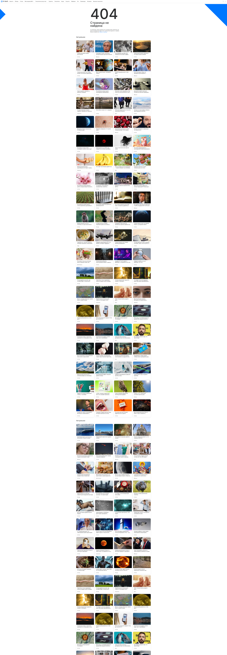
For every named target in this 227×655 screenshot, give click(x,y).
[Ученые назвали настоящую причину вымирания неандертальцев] (123, 238)
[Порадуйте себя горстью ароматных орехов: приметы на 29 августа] (123, 219)
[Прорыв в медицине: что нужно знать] (104, 125)
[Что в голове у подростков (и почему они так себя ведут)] (142, 565)
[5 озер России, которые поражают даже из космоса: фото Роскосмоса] (104, 219)
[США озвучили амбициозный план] (85, 465)
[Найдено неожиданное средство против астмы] (123, 370)
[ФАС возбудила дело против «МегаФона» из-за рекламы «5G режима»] (123, 465)
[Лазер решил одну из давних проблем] (142, 370)
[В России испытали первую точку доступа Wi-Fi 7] (104, 314)
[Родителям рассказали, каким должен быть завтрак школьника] (104, 427)
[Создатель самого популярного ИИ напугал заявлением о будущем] (85, 408)
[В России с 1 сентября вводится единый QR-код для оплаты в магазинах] (142, 314)
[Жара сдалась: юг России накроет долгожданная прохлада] (85, 603)
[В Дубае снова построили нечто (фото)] (123, 181)
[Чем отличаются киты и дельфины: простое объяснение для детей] (123, 333)
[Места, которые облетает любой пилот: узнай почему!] (85, 295)
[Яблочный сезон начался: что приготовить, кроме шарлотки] (104, 584)
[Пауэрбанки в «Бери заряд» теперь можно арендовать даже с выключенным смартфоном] (142, 351)
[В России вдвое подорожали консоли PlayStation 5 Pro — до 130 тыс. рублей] (123, 641)
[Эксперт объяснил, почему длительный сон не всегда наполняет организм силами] (104, 503)
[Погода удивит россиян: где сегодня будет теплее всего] (85, 276)
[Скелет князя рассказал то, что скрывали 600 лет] (142, 546)
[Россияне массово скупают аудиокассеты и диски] (123, 408)
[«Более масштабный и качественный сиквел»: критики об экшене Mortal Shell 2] (104, 257)
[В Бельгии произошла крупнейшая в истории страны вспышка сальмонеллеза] (85, 162)
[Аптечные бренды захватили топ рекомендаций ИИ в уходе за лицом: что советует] (85, 427)
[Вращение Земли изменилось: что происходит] (85, 125)
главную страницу (103, 32)
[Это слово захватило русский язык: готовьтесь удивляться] (123, 200)
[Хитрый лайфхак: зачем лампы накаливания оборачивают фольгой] (142, 641)
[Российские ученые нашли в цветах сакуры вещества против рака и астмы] (85, 181)
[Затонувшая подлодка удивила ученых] (123, 546)
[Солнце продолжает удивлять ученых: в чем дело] (123, 276)
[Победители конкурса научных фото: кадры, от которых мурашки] (123, 503)
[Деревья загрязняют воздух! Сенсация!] (142, 465)
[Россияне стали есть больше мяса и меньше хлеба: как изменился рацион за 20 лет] (85, 257)
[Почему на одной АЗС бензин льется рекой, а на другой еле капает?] (123, 351)
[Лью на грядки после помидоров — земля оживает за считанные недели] (123, 162)
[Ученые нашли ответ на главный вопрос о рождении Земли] (142, 219)
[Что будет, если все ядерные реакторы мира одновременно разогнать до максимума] (142, 276)
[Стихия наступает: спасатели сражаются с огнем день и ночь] (85, 333)
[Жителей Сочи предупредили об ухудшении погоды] (104, 446)
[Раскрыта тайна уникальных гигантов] (142, 603)
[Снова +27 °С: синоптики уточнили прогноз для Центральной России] (142, 389)
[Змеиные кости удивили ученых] (104, 521)
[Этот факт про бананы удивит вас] (104, 162)
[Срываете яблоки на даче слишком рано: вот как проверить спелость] (142, 162)
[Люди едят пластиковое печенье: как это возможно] (123, 521)
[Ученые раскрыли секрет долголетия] (85, 49)
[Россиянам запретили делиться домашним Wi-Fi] (104, 200)
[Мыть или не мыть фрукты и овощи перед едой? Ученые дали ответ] (142, 181)
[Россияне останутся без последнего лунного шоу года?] (85, 144)
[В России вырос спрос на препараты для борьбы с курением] (142, 68)
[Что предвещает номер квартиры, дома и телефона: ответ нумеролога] (104, 484)
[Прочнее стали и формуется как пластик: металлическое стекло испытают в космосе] (123, 87)
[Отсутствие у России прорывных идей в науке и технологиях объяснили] (104, 641)
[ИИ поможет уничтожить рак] (123, 446)
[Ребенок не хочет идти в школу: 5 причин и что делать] (85, 503)
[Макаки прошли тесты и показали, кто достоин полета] (85, 219)
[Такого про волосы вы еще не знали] (123, 144)
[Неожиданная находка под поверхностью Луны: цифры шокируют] (123, 49)
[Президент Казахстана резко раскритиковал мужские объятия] (104, 49)
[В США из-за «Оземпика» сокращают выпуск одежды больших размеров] (123, 565)
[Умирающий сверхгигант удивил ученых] (104, 546)
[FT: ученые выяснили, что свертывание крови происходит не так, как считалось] (85, 641)
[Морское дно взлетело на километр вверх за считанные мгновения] (85, 370)
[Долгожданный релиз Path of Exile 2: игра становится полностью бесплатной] (142, 408)
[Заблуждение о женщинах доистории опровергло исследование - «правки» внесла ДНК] (104, 622)
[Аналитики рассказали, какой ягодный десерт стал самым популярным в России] (123, 125)
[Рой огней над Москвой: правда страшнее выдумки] (104, 565)
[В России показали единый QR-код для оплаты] (123, 427)
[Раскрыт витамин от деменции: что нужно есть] (142, 125)
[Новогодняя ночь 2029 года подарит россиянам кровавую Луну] (104, 144)
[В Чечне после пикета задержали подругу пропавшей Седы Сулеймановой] (85, 565)
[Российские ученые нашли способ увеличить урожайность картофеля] (85, 200)
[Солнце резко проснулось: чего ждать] (123, 622)
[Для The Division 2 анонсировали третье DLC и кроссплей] (85, 351)
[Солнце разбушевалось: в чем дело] (85, 314)
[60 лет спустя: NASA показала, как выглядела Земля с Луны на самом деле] (123, 584)
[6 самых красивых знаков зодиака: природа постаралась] (85, 106)
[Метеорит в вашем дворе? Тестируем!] (123, 314)
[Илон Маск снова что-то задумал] (104, 106)
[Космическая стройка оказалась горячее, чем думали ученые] (85, 521)
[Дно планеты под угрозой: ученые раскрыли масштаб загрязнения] (142, 446)
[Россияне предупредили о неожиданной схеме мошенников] (142, 144)
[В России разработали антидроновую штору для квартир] (142, 427)
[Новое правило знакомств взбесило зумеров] (85, 87)
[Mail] (2, 1)
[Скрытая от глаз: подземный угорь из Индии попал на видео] (104, 276)
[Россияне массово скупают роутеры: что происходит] (104, 603)
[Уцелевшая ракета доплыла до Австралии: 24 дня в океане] (85, 546)
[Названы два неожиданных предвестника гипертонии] (85, 584)
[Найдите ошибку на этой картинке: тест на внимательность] (142, 257)
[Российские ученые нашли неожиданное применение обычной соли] (104, 87)
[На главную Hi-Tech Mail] (5, 1)
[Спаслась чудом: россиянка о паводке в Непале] (142, 503)
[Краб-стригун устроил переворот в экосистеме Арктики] (142, 521)
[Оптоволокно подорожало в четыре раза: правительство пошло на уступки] (123, 484)
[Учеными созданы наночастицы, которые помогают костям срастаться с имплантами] (104, 408)
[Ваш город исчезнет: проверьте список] (104, 68)
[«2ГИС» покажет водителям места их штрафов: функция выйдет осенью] (104, 389)
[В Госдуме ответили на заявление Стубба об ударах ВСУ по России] (142, 200)
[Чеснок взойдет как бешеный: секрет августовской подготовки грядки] (104, 351)
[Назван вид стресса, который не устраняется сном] (142, 622)
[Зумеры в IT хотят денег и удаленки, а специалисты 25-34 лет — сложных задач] (123, 257)
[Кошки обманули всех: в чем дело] (123, 68)
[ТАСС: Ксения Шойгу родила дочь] (123, 295)
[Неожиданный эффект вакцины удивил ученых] (104, 370)
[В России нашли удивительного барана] (85, 622)
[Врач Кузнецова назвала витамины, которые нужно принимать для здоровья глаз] (142, 295)
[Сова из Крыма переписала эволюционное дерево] (123, 389)
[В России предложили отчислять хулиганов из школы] (123, 106)
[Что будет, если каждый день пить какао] (123, 603)
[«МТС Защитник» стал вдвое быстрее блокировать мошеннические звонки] (85, 484)
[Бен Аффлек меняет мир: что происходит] (142, 333)
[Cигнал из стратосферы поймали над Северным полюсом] (142, 106)
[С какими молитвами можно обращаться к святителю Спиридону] (142, 584)
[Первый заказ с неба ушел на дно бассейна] (104, 465)
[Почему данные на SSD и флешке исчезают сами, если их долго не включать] (142, 238)
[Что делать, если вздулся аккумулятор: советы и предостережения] (104, 181)
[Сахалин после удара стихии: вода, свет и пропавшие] (104, 333)
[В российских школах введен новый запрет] (85, 446)
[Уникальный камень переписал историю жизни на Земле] (142, 49)
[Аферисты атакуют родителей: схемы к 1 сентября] (85, 389)
